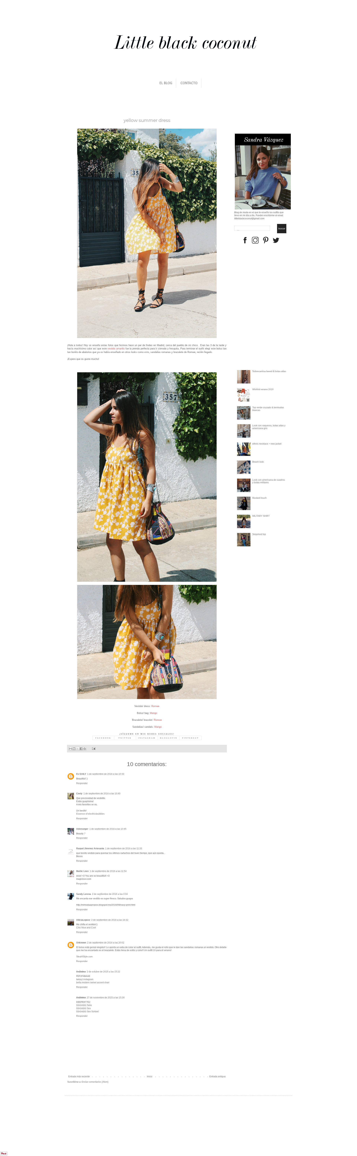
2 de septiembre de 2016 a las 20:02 (105, 942)
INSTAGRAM (147, 738)
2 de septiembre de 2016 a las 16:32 (109, 920)
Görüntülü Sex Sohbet (87, 1011)
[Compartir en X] (77, 749)
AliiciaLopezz (83, 920)
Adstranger (82, 829)
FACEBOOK (103, 738)
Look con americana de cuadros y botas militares (268, 481)
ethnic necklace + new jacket (266, 443)
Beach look (258, 462)
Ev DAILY (81, 774)
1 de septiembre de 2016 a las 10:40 (101, 793)
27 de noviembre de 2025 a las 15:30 (106, 997)
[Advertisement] (36, 1132)
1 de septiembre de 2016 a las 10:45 (107, 829)
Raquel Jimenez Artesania (90, 848)
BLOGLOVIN (168, 738)
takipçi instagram (84, 979)
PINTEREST (190, 738)
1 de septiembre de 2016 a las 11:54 (108, 871)
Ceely (79, 793)
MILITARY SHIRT (261, 516)
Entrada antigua (217, 1076)
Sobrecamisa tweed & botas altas (269, 371)
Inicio (149, 1076)
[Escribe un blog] (74, 749)
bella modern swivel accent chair (92, 982)
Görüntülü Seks (84, 1005)
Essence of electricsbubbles (90, 814)
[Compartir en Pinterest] (84, 749)
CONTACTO (189, 83)
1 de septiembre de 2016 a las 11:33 (123, 848)
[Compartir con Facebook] (81, 749)
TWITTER (125, 738)
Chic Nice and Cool (86, 927)
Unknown (81, 942)
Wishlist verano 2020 (263, 389)
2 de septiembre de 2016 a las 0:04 (110, 894)
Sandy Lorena (83, 894)
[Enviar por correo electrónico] (70, 749)
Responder (82, 783)
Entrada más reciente (79, 1076)
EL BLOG (165, 83)
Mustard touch (259, 498)
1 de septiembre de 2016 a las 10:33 (105, 774)
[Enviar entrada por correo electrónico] (93, 748)
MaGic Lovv (82, 871)
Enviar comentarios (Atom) (95, 1082)
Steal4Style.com (84, 956)
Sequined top (259, 534)
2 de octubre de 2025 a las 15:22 (103, 971)
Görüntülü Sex (83, 1008)
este (146, 352)
